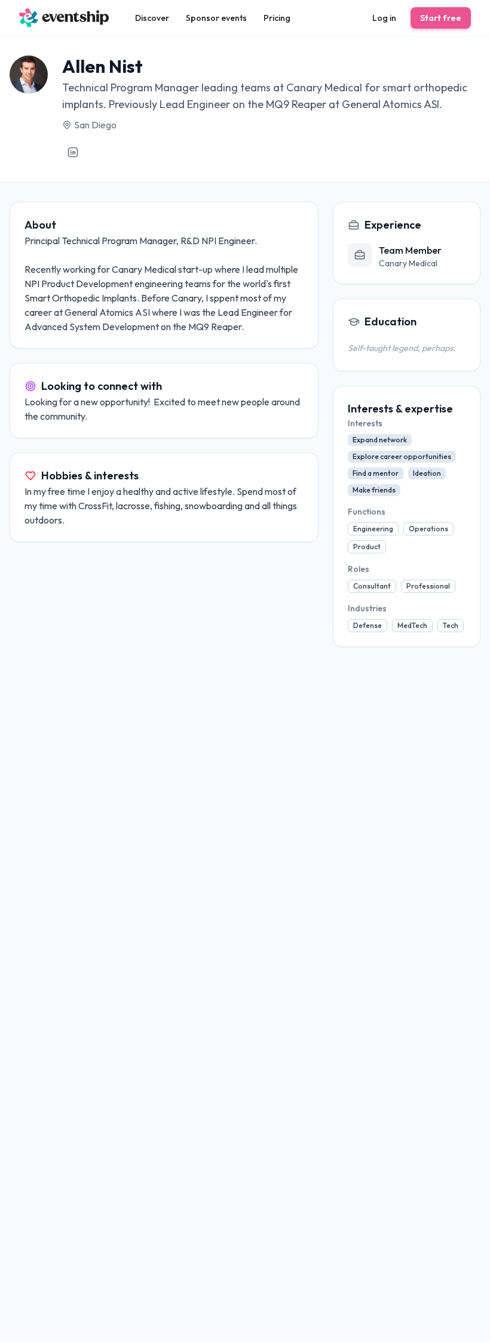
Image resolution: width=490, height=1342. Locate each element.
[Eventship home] (64, 17)
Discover (152, 18)
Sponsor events (216, 18)
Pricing (277, 18)
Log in (384, 18)
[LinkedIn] (73, 152)
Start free (440, 18)
